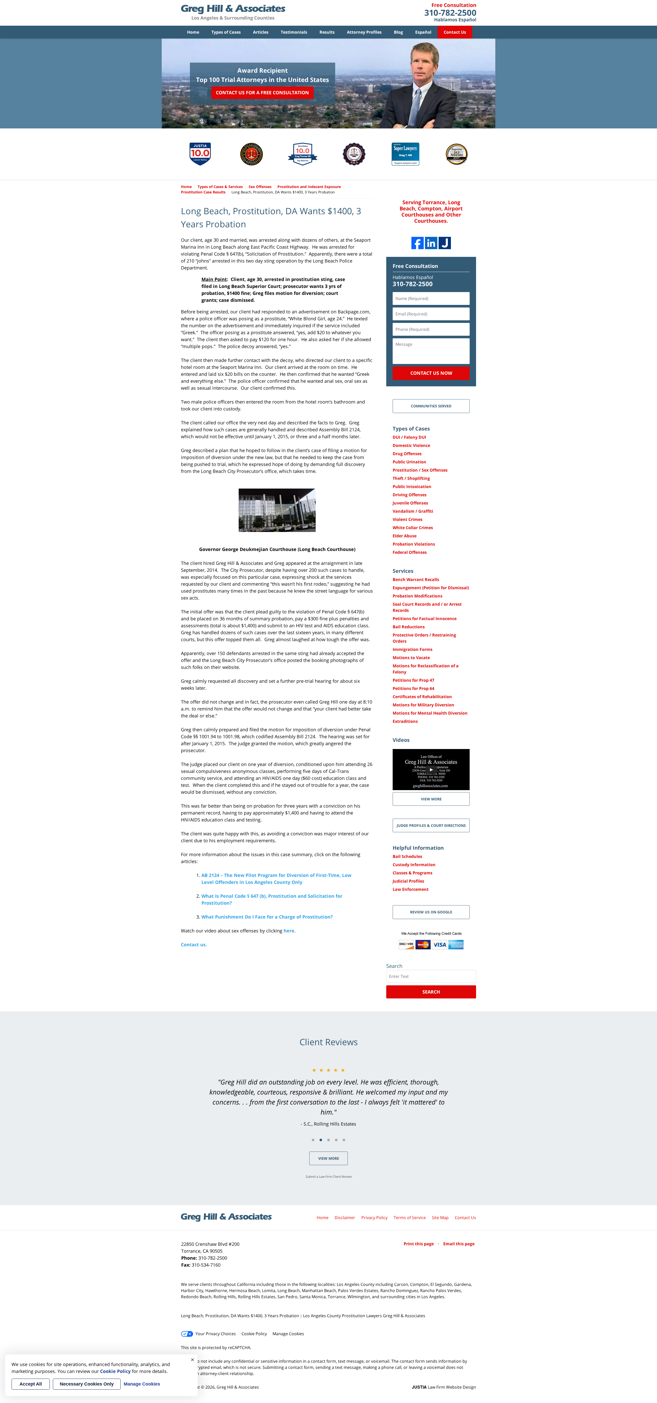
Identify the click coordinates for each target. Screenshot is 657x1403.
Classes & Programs (412, 873)
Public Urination (409, 462)
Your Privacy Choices (216, 1333)
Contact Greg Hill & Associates (450, 13)
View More (328, 1158)
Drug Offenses (407, 453)
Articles (260, 32)
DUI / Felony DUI (409, 437)
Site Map (440, 1217)
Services (403, 570)
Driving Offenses (410, 495)
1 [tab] (313, 1140)
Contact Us (455, 32)
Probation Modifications (417, 596)
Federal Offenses (410, 552)
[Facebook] (417, 243)
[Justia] (445, 243)
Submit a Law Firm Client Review (329, 1176)
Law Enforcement (411, 889)
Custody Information (414, 864)
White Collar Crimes (413, 527)
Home (193, 32)
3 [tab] (328, 1140)
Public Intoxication (412, 486)
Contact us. (194, 944)
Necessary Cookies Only (87, 1384)
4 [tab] (336, 1140)
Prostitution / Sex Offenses (420, 470)
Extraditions (405, 721)
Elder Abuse (405, 536)
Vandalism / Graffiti (413, 511)
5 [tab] (344, 1140)
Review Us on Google (431, 912)
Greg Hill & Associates (238, 1387)
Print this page (419, 1244)
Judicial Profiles (408, 881)
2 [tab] (321, 1140)
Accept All (31, 1384)
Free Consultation (415, 266)
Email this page (459, 1244)
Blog (398, 32)
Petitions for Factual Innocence (425, 618)
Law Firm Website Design (444, 1387)
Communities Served (431, 406)
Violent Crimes (407, 519)
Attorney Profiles (364, 32)
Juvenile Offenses (410, 503)
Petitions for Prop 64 (413, 688)
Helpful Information (418, 847)
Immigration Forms (412, 649)
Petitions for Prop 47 (413, 680)
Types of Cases (226, 32)
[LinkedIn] (431, 243)
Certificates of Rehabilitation (422, 696)
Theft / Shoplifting (411, 478)
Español (423, 32)
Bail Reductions (409, 627)
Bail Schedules (407, 856)
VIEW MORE (431, 799)
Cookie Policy (254, 1333)
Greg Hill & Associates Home (233, 13)
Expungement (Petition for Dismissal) (431, 588)
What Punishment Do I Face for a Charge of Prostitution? (267, 917)
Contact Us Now (431, 373)
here (289, 931)
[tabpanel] (328, 1096)
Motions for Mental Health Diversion (430, 713)
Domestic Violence (411, 445)
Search (431, 992)
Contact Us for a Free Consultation (262, 92)
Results (327, 32)
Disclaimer (345, 1217)
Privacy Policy (374, 1217)
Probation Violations (414, 544)
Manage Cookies (288, 1333)
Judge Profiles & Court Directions (431, 825)
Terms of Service (410, 1217)
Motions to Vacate (411, 657)
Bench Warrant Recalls (416, 579)
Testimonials (294, 32)
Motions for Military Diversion (423, 705)
